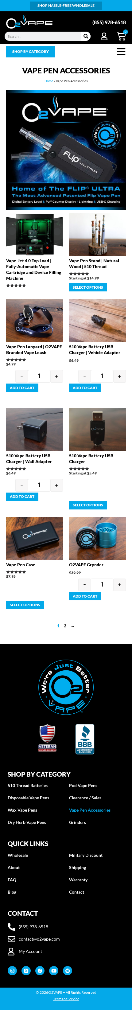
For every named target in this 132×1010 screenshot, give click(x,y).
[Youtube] (53, 970)
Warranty (78, 879)
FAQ (12, 879)
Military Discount (86, 855)
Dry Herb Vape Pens (27, 822)
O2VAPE (55, 992)
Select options (88, 287)
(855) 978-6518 (109, 22)
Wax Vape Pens (22, 810)
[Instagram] (12, 970)
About (14, 867)
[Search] (86, 36)
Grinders (77, 822)
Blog (12, 892)
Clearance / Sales (85, 797)
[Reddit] (67, 970)
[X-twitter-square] (26, 970)
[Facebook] (40, 970)
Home (49, 81)
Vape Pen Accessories (90, 810)
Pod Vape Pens (83, 785)
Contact (76, 892)
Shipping (77, 867)
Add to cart (22, 387)
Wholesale (18, 855)
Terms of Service (66, 998)
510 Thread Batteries (28, 785)
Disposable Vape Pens (28, 797)
